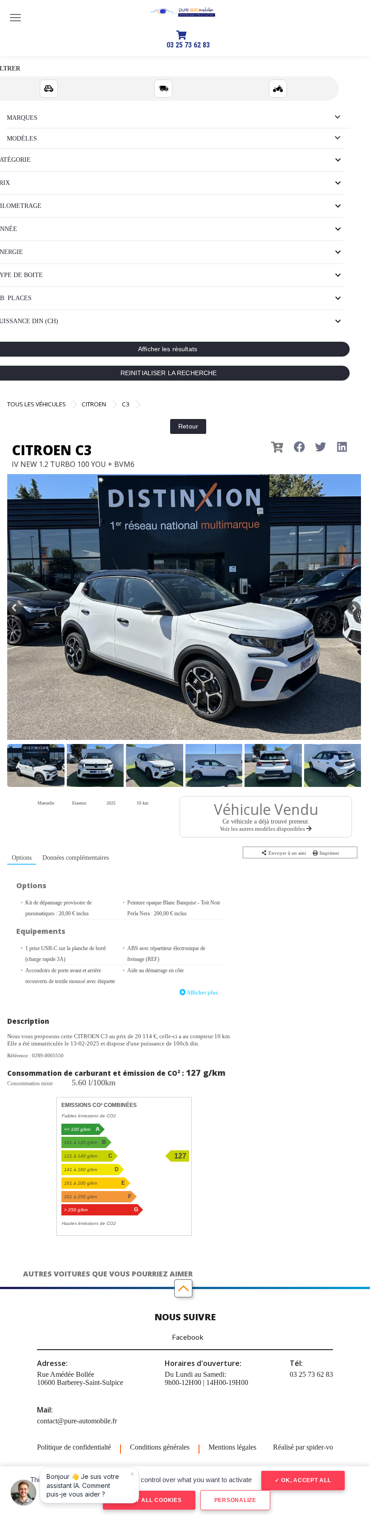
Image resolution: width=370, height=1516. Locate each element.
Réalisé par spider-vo (303, 1447)
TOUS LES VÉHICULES (36, 404)
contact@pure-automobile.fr (77, 1421)
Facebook (188, 1336)
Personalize (235, 1500)
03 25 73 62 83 (188, 45)
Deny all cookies (151, 1500)
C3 (126, 404)
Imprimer (328, 853)
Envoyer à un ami (286, 853)
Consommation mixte (30, 1083)
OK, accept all (305, 1480)
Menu (15, 17)
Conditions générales (160, 1447)
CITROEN (94, 404)
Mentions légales (232, 1447)
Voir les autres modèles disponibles (263, 828)
